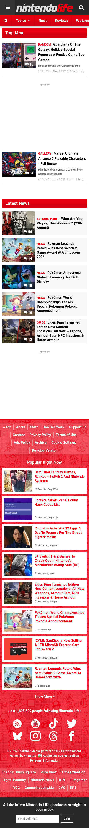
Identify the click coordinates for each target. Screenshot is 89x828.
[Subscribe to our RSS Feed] (17, 724)
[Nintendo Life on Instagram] (35, 737)
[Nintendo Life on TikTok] (54, 724)
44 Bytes (30, 756)
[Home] (6, 20)
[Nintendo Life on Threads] (54, 737)
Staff (34, 427)
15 (29, 286)
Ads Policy (22, 443)
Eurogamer (78, 780)
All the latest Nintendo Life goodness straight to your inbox (44, 807)
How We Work (53, 427)
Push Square (26, 772)
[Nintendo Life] (44, 7)
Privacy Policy (40, 435)
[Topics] (7, 7)
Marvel (80, 179)
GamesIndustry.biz (39, 788)
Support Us (77, 427)
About (20, 427)
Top (8, 427)
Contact (19, 435)
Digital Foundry (14, 780)
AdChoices (49, 756)
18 (31, 64)
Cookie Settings (63, 443)
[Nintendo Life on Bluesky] (17, 737)
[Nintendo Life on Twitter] (72, 724)
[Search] (81, 7)
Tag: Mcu (14, 32)
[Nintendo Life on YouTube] (35, 724)
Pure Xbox (49, 772)
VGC (16, 788)
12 (29, 340)
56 (29, 232)
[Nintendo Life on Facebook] (72, 737)
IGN (62, 780)
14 (29, 259)
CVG (62, 788)
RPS (73, 788)
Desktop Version (44, 450)
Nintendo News (42, 780)
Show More (43, 697)
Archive (41, 443)
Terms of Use (66, 435)
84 (31, 173)
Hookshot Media (28, 751)
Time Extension (73, 772)
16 (29, 313)
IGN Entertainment (68, 751)
